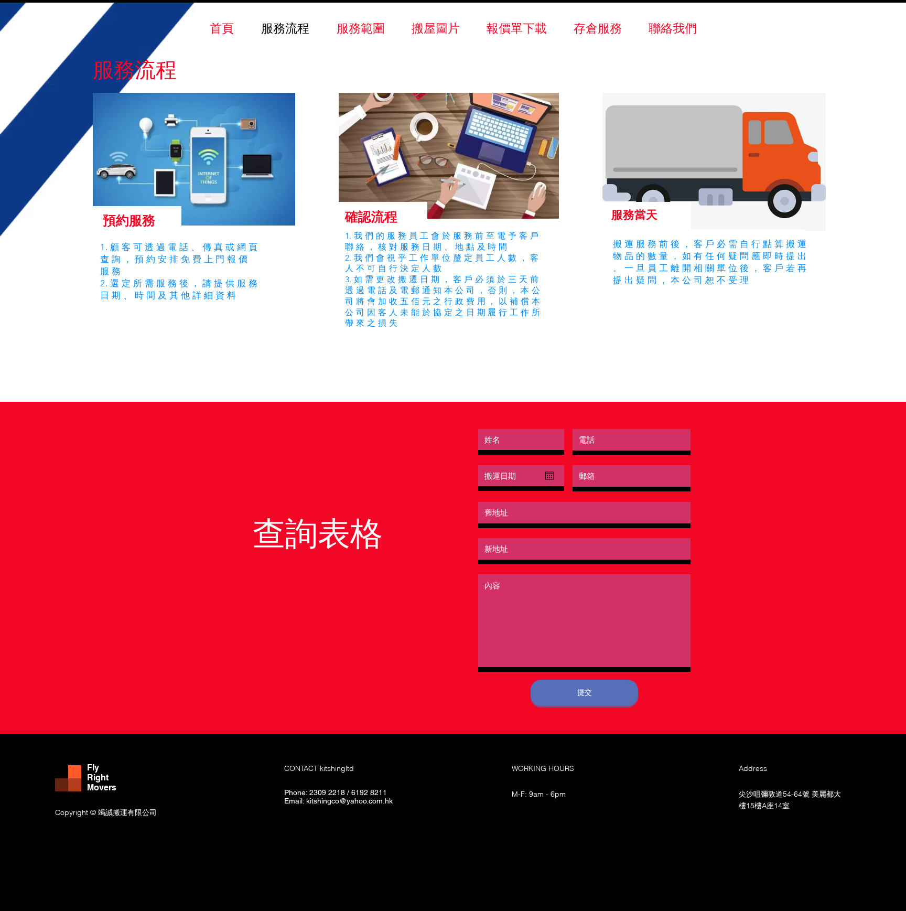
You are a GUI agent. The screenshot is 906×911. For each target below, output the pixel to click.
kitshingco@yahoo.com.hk (349, 801)
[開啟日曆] (549, 475)
